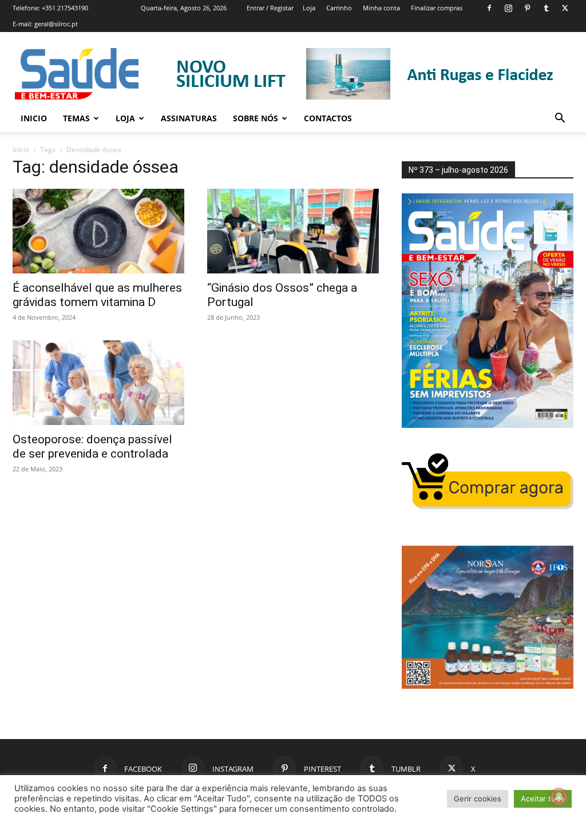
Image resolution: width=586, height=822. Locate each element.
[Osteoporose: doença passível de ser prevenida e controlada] (98, 382)
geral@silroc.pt (56, 23)
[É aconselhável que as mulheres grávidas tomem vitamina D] (98, 231)
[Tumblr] (546, 8)
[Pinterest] (527, 8)
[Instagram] (508, 8)
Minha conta (381, 7)
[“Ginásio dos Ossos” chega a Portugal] (293, 231)
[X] (564, 8)
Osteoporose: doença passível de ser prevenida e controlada (92, 446)
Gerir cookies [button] (477, 798)
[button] (559, 119)
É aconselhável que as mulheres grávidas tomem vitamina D (97, 295)
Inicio (34, 118)
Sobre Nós (255, 118)
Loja (309, 7)
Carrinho (339, 7)
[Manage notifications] (559, 797)
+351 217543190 (65, 7)
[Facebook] (489, 8)
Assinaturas (189, 118)
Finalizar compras (436, 7)
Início (21, 149)
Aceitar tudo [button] (543, 798)
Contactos (328, 118)
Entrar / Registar (270, 7)
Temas (76, 118)
